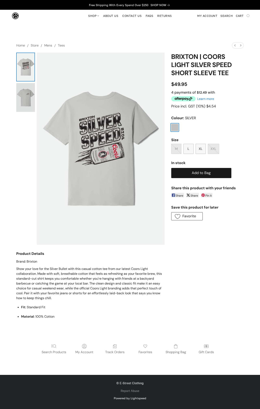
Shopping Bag (176, 352)
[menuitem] (235, 45)
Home (20, 45)
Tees (61, 45)
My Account (84, 352)
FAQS (149, 15)
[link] (161, 5)
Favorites (145, 352)
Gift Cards (206, 352)
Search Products (54, 352)
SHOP (93, 15)
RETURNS (164, 15)
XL (201, 149)
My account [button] (207, 15)
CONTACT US (132, 15)
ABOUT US (110, 15)
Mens (48, 45)
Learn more (205, 99)
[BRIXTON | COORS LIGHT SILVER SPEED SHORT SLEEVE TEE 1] (25, 97)
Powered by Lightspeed (130, 398)
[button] (15, 16)
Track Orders (115, 352)
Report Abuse (130, 391)
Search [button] (226, 15)
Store (35, 45)
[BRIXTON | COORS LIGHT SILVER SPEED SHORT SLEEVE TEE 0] (25, 67)
